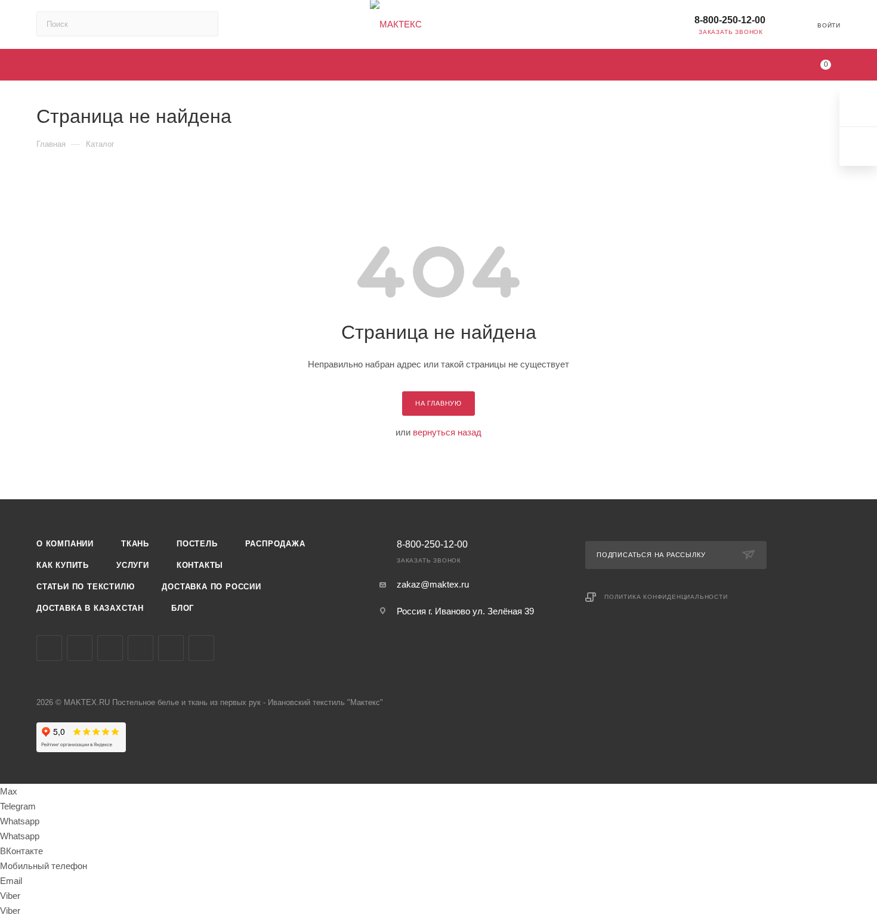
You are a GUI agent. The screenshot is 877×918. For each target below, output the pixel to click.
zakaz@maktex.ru (433, 584)
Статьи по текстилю (85, 586)
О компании (65, 543)
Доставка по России (211, 586)
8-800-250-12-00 (729, 20)
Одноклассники (140, 648)
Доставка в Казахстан (90, 608)
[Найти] (203, 23)
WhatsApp (201, 648)
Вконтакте (49, 648)
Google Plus (171, 648)
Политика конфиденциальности (666, 597)
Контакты (200, 565)
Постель (197, 543)
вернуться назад (447, 432)
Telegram (79, 648)
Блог (182, 608)
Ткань (135, 543)
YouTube (110, 648)
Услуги (132, 565)
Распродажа (275, 543)
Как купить (62, 565)
